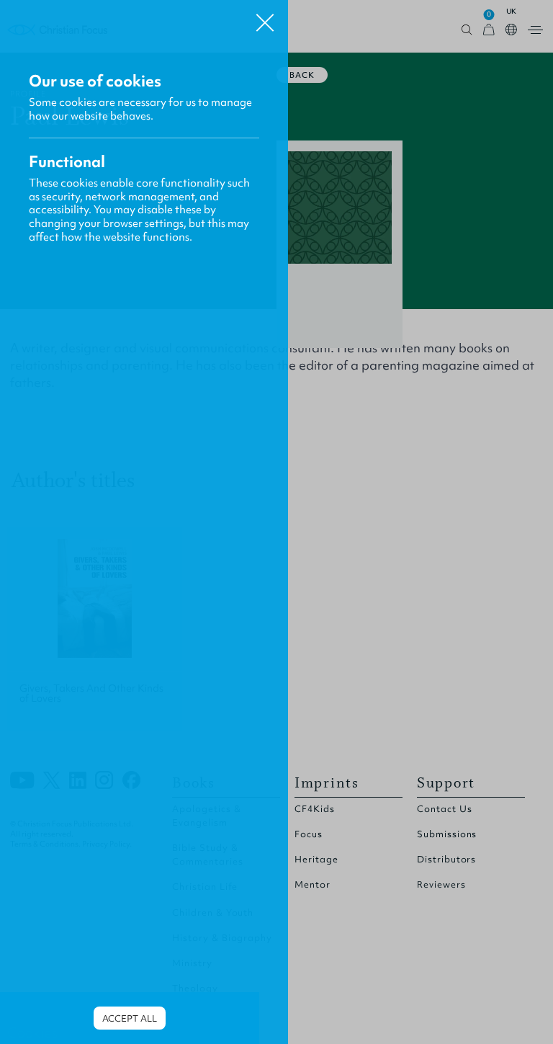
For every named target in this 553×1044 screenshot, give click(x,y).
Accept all (129, 1018)
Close (264, 17)
